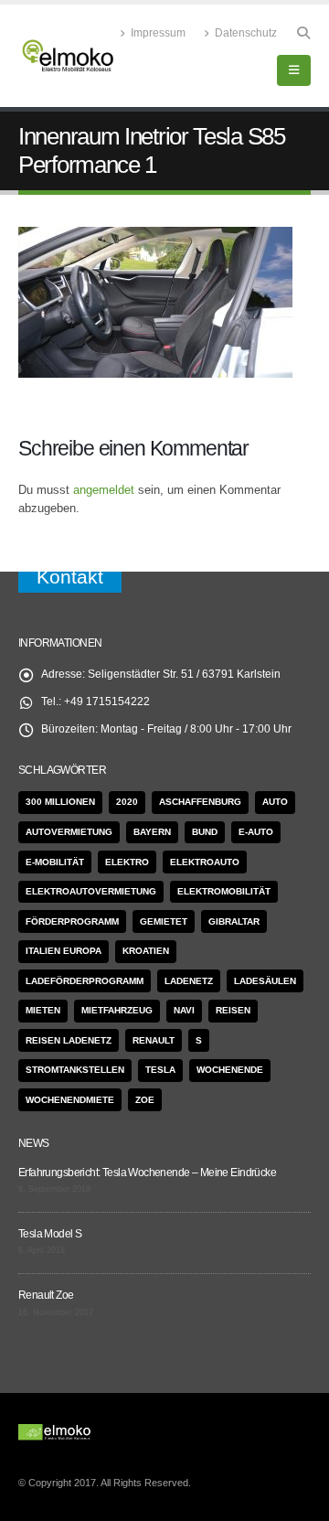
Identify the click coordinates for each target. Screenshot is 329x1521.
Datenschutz (246, 32)
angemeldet (103, 490)
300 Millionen (60, 802)
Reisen (233, 1010)
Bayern (152, 832)
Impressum (158, 32)
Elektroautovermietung (91, 891)
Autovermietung (69, 832)
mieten (43, 1010)
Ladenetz (188, 981)
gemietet (163, 921)
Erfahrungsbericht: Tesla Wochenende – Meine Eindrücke (147, 1172)
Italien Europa (63, 951)
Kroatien (145, 951)
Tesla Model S (49, 1233)
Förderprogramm (72, 921)
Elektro (127, 862)
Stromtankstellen (75, 1070)
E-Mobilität (55, 862)
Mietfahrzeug (117, 1010)
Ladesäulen (265, 981)
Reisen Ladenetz (68, 1040)
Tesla (160, 1070)
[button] (303, 33)
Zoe (144, 1100)
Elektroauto (204, 862)
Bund (205, 832)
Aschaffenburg (200, 802)
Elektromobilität (224, 891)
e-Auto (256, 832)
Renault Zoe (46, 1295)
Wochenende (229, 1070)
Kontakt (70, 576)
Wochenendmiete (70, 1100)
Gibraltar (234, 921)
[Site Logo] (68, 56)
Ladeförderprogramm (84, 981)
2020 (127, 802)
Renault (154, 1040)
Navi (184, 1010)
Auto (275, 802)
